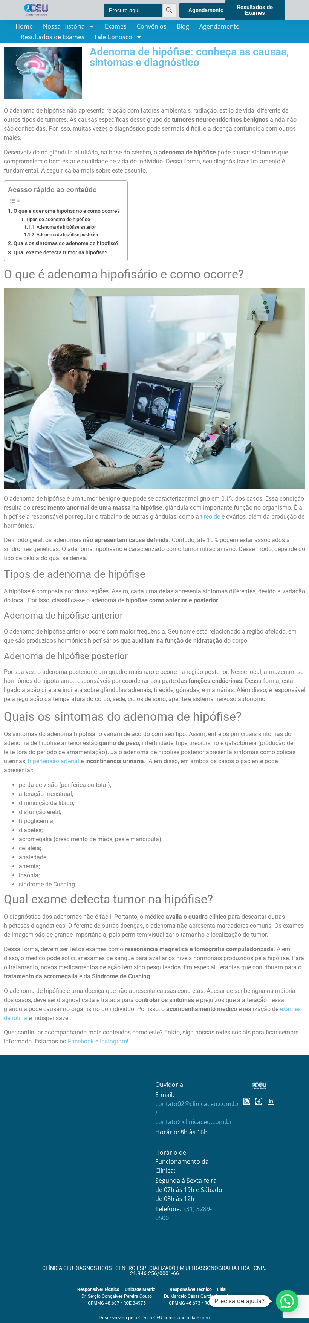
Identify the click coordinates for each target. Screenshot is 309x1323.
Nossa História (64, 26)
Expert (203, 1317)
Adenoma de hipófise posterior (67, 234)
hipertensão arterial (53, 761)
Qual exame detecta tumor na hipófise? (60, 252)
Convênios (152, 26)
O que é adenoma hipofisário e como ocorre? (67, 211)
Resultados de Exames (52, 37)
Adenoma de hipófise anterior (66, 227)
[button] (287, 1301)
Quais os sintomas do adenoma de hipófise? (66, 243)
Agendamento (219, 26)
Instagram (113, 1041)
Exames (116, 26)
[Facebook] (258, 1101)
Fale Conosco (113, 37)
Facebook (81, 1041)
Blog (183, 26)
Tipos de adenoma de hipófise (58, 219)
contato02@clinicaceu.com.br (197, 1104)
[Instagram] (246, 1101)
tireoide (210, 516)
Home (24, 26)
